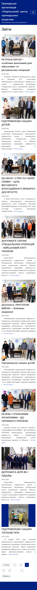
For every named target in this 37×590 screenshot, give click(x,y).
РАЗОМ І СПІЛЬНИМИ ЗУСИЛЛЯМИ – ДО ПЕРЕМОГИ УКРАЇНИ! (15, 417)
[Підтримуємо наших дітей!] (18, 349)
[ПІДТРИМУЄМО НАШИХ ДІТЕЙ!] (18, 107)
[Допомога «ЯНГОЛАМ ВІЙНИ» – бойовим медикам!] (18, 291)
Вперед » (6, 576)
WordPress (23, 584)
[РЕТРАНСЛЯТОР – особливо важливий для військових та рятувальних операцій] (18, 46)
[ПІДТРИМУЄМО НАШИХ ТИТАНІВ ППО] (18, 515)
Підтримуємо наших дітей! (18, 362)
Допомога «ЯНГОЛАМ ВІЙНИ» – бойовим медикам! (15, 308)
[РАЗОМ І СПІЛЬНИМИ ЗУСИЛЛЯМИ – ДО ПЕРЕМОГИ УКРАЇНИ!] (18, 400)
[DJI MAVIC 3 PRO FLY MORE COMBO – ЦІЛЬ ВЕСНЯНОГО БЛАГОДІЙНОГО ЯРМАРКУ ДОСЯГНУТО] (18, 164)
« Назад (6, 565)
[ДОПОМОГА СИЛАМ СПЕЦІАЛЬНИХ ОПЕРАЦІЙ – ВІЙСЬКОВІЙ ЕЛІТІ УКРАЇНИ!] (18, 227)
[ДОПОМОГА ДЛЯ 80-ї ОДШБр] (18, 458)
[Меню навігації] (33, 12)
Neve (6, 584)
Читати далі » (30, 92)
